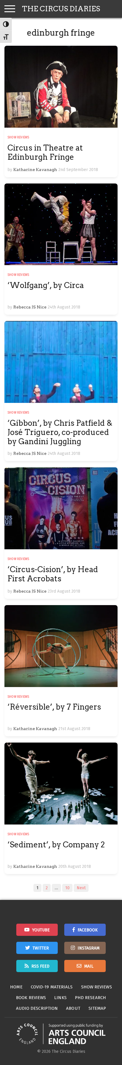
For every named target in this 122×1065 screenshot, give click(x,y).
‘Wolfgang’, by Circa (45, 285)
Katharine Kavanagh (35, 169)
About (73, 1008)
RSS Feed (40, 966)
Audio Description (37, 1008)
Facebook (88, 930)
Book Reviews (31, 997)
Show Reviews (18, 137)
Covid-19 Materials (52, 987)
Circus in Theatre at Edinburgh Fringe (45, 152)
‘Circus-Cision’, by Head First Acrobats (52, 574)
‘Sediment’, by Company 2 (56, 844)
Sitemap (97, 1008)
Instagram (88, 948)
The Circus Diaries (61, 8)
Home (16, 987)
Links (60, 997)
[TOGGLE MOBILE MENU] (9, 9)
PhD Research (90, 997)
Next (81, 887)
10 (67, 887)
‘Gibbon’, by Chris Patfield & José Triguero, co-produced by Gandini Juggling (59, 432)
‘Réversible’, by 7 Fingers (54, 706)
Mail (88, 966)
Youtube (41, 930)
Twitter (41, 948)
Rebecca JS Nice (29, 307)
